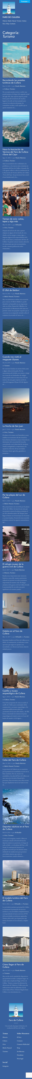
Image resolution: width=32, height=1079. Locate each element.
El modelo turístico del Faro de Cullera (15, 899)
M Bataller (18, 225)
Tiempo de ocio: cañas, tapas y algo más (13, 220)
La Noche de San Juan (13, 426)
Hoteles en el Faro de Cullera (12, 632)
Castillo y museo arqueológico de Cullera (14, 692)
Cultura (6, 89)
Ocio (5, 228)
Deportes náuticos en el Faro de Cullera (16, 827)
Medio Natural (8, 297)
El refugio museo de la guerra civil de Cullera (13, 565)
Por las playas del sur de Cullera (14, 496)
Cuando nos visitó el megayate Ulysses (12, 358)
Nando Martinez (20, 86)
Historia (6, 573)
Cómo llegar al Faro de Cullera (13, 965)
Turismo (12, 89)
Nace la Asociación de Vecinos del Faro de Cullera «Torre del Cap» (15, 152)
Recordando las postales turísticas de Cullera (14, 81)
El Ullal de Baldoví (11, 290)
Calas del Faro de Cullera (14, 760)
